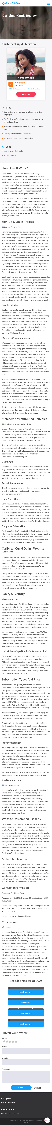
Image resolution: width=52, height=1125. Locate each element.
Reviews (11, 1102)
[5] (16, 1041)
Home (3, 1102)
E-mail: (5, 1058)
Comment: (6, 1069)
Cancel (37, 1088)
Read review (26, 991)
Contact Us (5, 1113)
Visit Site (26, 94)
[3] (10, 1041)
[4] (13, 1041)
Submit (21, 1087)
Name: (4, 1046)
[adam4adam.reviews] (11, 3)
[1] (4, 1041)
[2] (7, 1041)
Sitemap (15, 1113)
